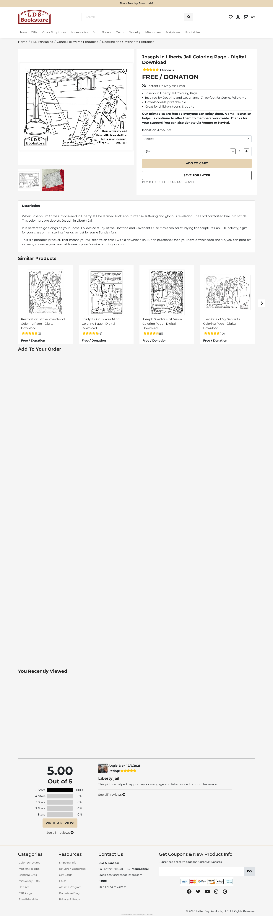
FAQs (62, 881)
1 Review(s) (167, 70)
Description (31, 205)
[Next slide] (261, 303)
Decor (120, 32)
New (23, 32)
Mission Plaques (29, 868)
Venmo (207, 122)
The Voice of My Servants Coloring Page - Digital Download (221, 323)
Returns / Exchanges (72, 868)
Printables (192, 32)
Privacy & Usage (69, 899)
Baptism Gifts (28, 875)
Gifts (34, 32)
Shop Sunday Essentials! (136, 3)
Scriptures (173, 32)
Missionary (153, 32)
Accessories (79, 32)
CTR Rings (25, 893)
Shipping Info (68, 862)
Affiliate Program (70, 887)
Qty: (147, 151)
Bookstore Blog (69, 893)
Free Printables (28, 899)
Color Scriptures (54, 32)
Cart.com (148, 914)
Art (95, 32)
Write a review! (60, 823)
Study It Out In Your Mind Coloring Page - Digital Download (101, 323)
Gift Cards (65, 875)
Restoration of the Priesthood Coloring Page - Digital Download (43, 323)
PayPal (223, 122)
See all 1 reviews (58, 832)
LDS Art (24, 887)
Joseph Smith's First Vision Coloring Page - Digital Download (162, 323)
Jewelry (135, 32)
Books (106, 32)
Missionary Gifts (29, 881)
